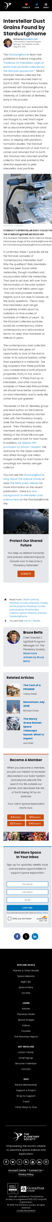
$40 (35, 823)
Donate (26, 574)
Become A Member (26, 1063)
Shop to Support (26, 1096)
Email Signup (26, 1058)
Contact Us (35, 1170)
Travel (26, 1101)
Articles (36, 620)
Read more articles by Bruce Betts (33, 657)
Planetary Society (19, 602)
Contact (26, 1069)
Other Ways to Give (26, 1107)
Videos (26, 1025)
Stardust (42, 613)
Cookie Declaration (26, 1210)
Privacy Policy (42, 913)
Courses (26, 1031)
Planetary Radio (26, 1014)
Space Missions (26, 976)
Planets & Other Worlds (26, 970)
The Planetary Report (26, 1036)
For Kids (26, 993)
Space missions (28, 613)
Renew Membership (26, 1084)
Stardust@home (18, 54)
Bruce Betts (33, 632)
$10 (34, 817)
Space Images (26, 1019)
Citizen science (30, 599)
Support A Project (26, 1090)
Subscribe (27, 907)
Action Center (26, 1052)
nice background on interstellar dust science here (23, 495)
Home (27, 620)
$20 (16, 823)
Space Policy (26, 987)
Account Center (17, 1170)
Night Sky (26, 981)
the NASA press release (24, 483)
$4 (16, 817)
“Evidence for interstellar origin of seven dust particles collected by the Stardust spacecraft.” (24, 67)
